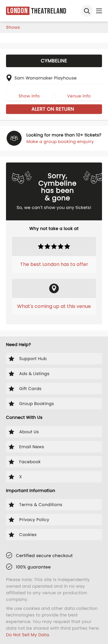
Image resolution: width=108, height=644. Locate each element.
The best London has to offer (54, 264)
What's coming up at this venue (54, 306)
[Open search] (87, 11)
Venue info (79, 96)
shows (13, 27)
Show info (29, 96)
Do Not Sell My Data (27, 635)
